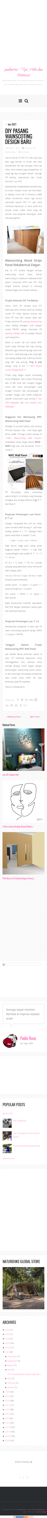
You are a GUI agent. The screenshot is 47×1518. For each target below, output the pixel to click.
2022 (7, 1347)
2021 (7, 1352)
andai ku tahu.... (9, 1158)
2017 (7, 1405)
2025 (7, 1334)
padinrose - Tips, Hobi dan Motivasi (23, 72)
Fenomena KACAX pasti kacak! (26, 1145)
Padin (11, 148)
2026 (7, 1329)
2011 (7, 1431)
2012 (7, 1427)
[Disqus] (23, 921)
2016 (7, 1409)
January (11, 1387)
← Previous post (13, 717)
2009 (7, 1440)
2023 (7, 1343)
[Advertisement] (23, 26)
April (9, 1378)
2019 (7, 1396)
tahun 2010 (8, 1113)
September (12, 1360)
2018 (7, 1400)
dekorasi (28, 148)
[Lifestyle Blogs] (19, 1517)
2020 (7, 1391)
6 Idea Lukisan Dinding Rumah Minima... (18, 826)
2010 (7, 1436)
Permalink (25, 152)
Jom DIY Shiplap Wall (11, 774)
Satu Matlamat (19, 1120)
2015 (7, 1414)
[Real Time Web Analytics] (29, 1517)
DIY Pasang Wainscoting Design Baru (18, 136)
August (11, 1365)
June (9, 1369)
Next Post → (36, 717)
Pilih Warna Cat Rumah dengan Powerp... (19, 878)
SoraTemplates (41, 1512)
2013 (7, 1422)
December (12, 1356)
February (12, 1383)
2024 (7, 1338)
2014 (7, 1418)
